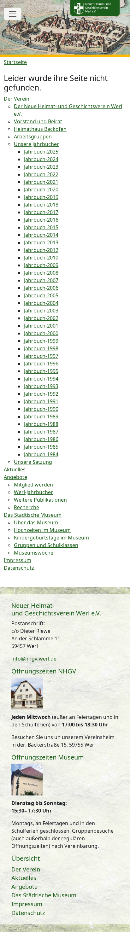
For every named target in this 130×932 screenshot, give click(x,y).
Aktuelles (23, 878)
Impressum (26, 904)
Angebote (24, 886)
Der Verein (25, 869)
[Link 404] (95, 8)
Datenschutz (28, 913)
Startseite (15, 62)
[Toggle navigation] (12, 14)
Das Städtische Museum (43, 895)
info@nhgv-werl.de (33, 658)
